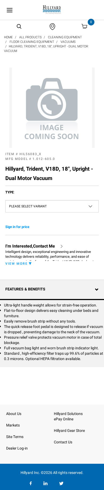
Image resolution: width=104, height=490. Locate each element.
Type (9, 192)
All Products (30, 37)
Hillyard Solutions (68, 414)
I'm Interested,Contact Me (30, 246)
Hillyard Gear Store (69, 430)
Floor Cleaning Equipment (32, 41)
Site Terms (14, 437)
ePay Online (63, 419)
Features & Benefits (25, 289)
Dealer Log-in (17, 448)
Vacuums (68, 41)
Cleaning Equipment (65, 37)
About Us (13, 414)
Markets (13, 425)
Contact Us (63, 442)
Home (8, 37)
